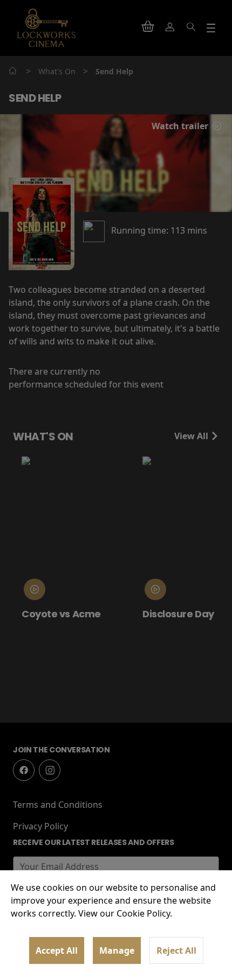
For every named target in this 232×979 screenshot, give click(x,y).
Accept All (57, 950)
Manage (116, 950)
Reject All (176, 950)
